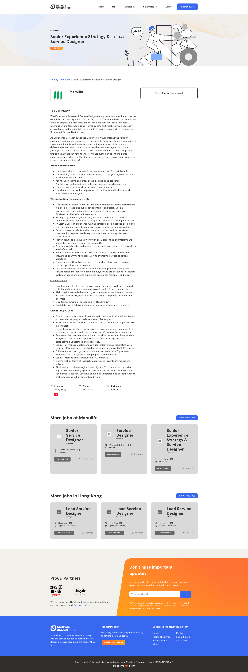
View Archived (63, 459)
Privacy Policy (159, 640)
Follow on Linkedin (113, 642)
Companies (129, 6)
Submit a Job (187, 6)
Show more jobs (188, 418)
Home (101, 6)
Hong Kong (65, 79)
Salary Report (150, 6)
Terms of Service (161, 636)
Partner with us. (82, 605)
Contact (180, 633)
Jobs (114, 6)
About (168, 6)
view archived (66, 533)
